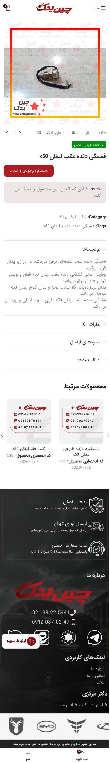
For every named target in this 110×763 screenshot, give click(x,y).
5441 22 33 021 (50, 613)
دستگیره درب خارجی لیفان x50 (81, 451)
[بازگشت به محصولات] (13, 133)
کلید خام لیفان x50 (29, 448)
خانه (102, 133)
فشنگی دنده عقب (78, 226)
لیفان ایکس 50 (50, 133)
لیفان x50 (51, 226)
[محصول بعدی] (7, 133)
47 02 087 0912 (50, 622)
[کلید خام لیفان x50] (29, 421)
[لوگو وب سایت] (55, 8)
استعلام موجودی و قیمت (28, 171)
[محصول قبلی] (20, 133)
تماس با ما (96, 676)
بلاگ (101, 683)
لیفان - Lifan (81, 133)
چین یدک (31, 744)
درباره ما (98, 669)
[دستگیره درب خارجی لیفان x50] (81, 421)
